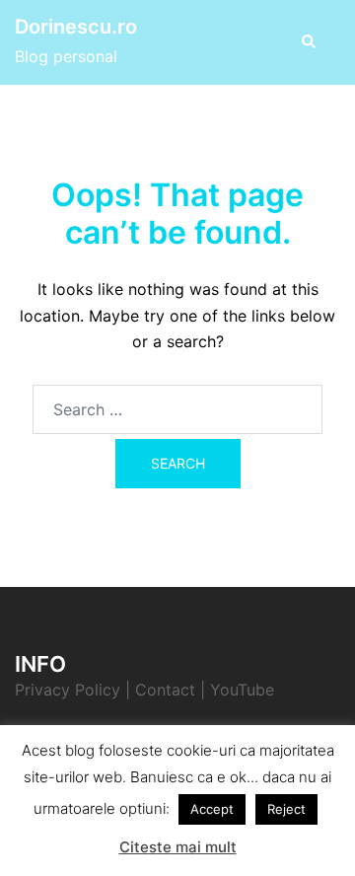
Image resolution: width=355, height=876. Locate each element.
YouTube (242, 689)
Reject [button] (286, 809)
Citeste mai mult (178, 847)
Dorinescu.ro (76, 26)
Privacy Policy (67, 689)
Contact (165, 689)
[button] (308, 42)
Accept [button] (212, 809)
